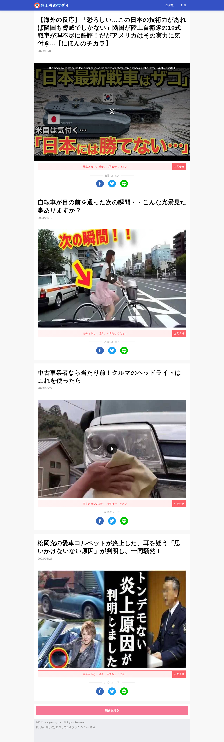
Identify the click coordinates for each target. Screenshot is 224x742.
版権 (92, 727)
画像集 (169, 5)
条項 (71, 727)
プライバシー (82, 727)
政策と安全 (62, 727)
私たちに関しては (45, 727)
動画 (183, 5)
